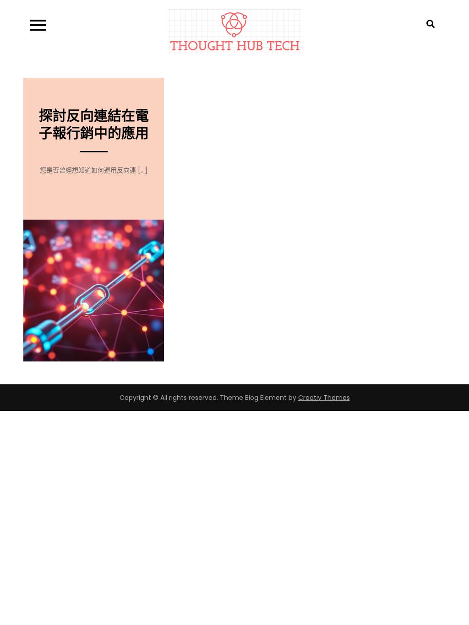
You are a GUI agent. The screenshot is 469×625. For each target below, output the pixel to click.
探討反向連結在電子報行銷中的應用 (94, 124)
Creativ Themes (324, 397)
